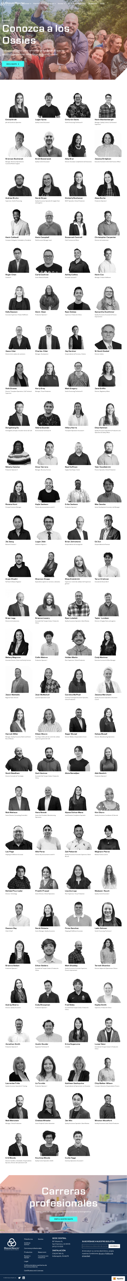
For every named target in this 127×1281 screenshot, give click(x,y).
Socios (60, 3)
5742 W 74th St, (58, 1253)
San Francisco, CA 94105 (61, 1244)
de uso (101, 1253)
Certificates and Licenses (33, 1270)
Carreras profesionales (76, 3)
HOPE (102, 3)
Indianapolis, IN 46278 (60, 1256)
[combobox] (118, 1278)
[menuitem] (26, 3)
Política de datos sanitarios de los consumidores (35, 1266)
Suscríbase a (114, 1246)
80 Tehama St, (57, 1241)
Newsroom (93, 3)
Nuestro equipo (27, 1257)
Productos (49, 3)
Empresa (25, 3)
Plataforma (37, 3)
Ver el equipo (11, 64)
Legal (26, 1261)
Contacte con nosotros (43, 1257)
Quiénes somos (27, 1244)
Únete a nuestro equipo (63, 1219)
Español (120, 1278)
